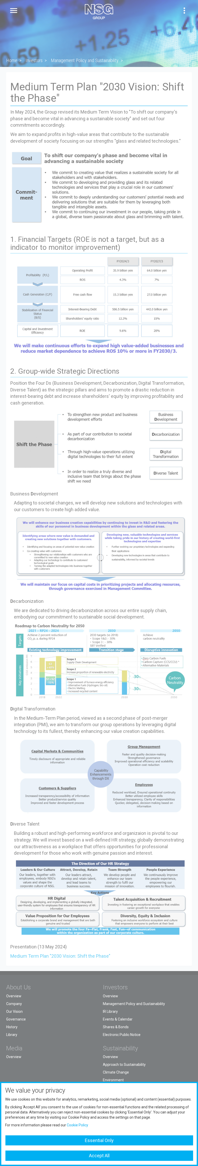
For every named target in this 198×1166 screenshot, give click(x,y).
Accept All (99, 1155)
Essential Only (99, 1140)
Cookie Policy (77, 1125)
